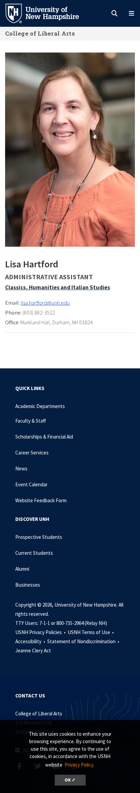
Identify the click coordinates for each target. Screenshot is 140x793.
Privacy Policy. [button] (79, 764)
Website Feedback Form (41, 500)
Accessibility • (30, 641)
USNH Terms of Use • (91, 632)
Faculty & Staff (30, 421)
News (21, 468)
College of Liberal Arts (40, 33)
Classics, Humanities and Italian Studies (57, 287)
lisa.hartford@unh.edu (45, 302)
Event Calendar (31, 484)
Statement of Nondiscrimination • (83, 641)
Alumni (22, 569)
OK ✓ (70, 780)
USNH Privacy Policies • (41, 632)
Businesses (27, 585)
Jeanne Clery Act (33, 650)
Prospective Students (38, 537)
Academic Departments (40, 406)
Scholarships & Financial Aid (44, 436)
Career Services (32, 452)
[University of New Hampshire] (47, 12)
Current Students (34, 553)
